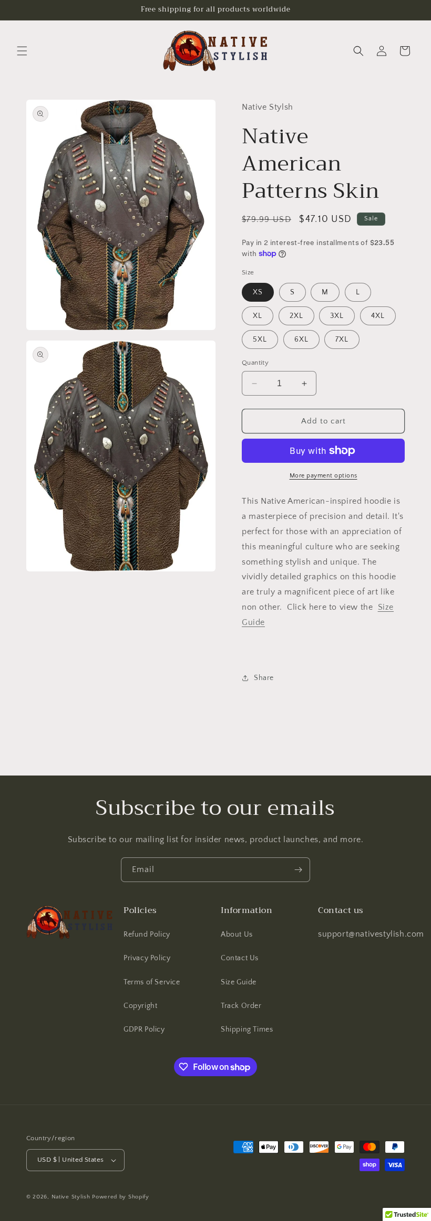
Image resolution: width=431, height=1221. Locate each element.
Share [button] (264, 678)
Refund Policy (147, 934)
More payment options (323, 475)
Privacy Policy (147, 958)
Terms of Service (152, 982)
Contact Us (240, 958)
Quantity (255, 362)
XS (258, 292)
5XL (260, 339)
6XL (301, 339)
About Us (237, 934)
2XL (296, 316)
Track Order (241, 1006)
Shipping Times (247, 1029)
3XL (337, 316)
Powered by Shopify (120, 1197)
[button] (22, 50)
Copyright (140, 1006)
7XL (341, 339)
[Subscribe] (298, 869)
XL (257, 316)
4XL (378, 316)
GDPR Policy (144, 1029)
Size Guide (238, 982)
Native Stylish (71, 1197)
